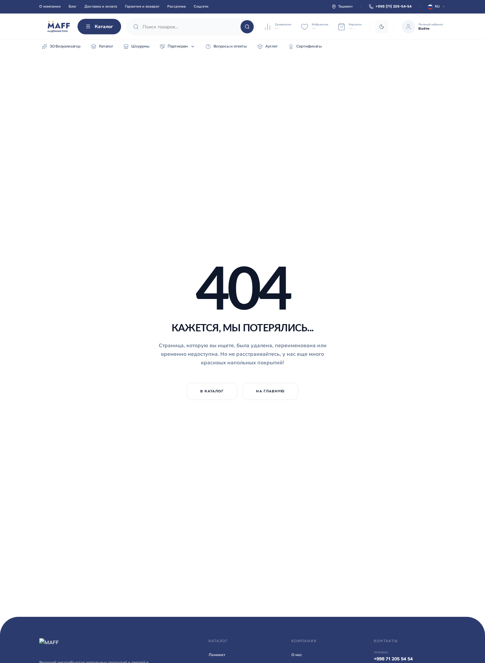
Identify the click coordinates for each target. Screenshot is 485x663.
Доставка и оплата (100, 6)
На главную (270, 391)
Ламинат (217, 654)
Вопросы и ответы (230, 46)
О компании (50, 6)
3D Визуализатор (65, 46)
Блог (73, 6)
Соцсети (201, 6)
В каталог (212, 391)
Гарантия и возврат (142, 6)
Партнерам (177, 46)
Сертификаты (309, 46)
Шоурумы (140, 46)
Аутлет (271, 46)
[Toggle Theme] (381, 26)
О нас (296, 654)
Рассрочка (176, 6)
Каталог (104, 26)
